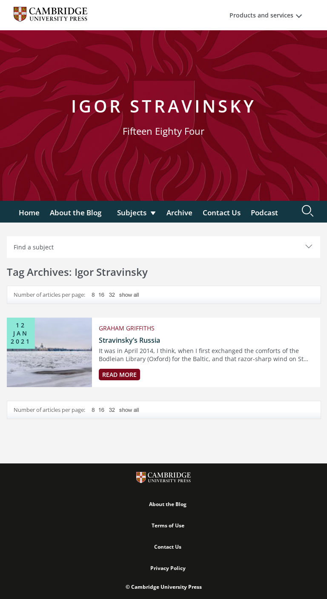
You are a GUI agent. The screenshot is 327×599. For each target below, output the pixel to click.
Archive (179, 212)
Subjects (131, 212)
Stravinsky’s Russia (129, 340)
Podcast (264, 212)
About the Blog (75, 212)
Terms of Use (168, 525)
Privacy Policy (168, 568)
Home (29, 212)
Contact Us (222, 212)
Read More (119, 374)
